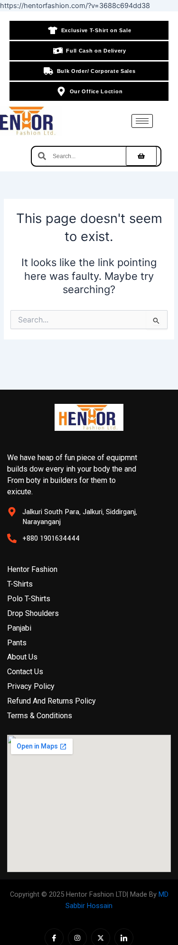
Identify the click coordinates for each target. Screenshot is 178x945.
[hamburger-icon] (142, 121)
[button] (141, 156)
